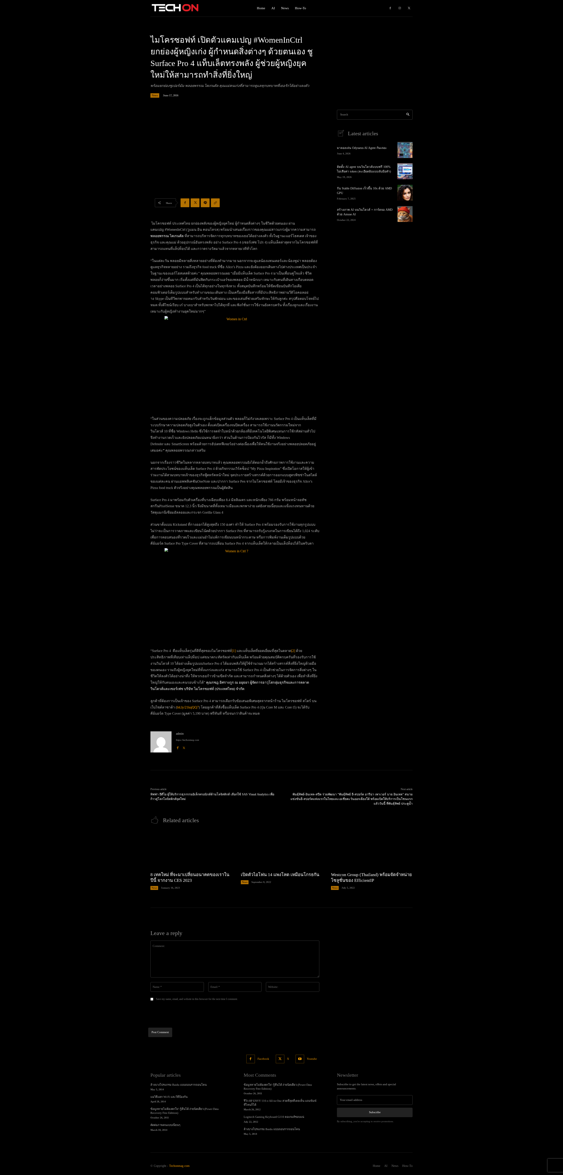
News (155, 95)
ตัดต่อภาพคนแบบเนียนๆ (165, 1125)
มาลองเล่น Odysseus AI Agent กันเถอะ (362, 148)
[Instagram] (399, 8)
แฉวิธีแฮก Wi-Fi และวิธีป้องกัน (169, 1096)
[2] (293, 651)
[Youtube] (300, 1059)
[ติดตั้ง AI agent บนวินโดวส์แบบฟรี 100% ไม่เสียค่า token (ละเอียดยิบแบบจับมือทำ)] (405, 171)
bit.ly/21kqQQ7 (188, 707)
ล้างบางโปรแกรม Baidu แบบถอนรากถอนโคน (178, 1084)
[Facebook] (390, 8)
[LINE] (205, 202)
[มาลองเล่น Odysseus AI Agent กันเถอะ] (405, 150)
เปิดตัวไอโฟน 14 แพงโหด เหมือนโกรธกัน (280, 874)
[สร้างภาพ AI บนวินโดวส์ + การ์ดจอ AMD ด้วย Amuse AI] (405, 214)
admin (180, 733)
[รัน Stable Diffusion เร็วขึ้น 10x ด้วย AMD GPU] (405, 193)
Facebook (263, 1058)
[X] (409, 8)
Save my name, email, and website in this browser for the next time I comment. (197, 999)
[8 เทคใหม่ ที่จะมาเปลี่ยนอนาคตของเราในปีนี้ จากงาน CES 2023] (191, 850)
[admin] (161, 741)
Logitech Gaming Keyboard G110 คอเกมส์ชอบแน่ (274, 1116)
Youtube (312, 1058)
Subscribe (375, 1112)
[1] (234, 651)
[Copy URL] (215, 202)
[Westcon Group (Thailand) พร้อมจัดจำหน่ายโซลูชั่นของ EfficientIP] (372, 850)
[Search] (408, 115)
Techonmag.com (179, 1166)
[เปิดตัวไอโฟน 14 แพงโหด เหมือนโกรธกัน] (281, 850)
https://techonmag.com (187, 740)
